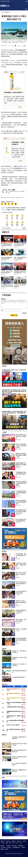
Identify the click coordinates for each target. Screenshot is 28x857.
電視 (21, 842)
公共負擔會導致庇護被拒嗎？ (18, 677)
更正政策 (8, 841)
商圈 (7, 842)
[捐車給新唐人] (14, 364)
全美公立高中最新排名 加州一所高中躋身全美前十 (21, 446)
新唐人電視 (14, 845)
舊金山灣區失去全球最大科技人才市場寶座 (21, 436)
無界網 (6, 849)
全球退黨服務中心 (16, 847)
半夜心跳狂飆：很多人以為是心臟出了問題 (21, 555)
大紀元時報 (3, 847)
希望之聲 (9, 847)
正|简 (24, 45)
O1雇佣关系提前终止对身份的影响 (21, 611)
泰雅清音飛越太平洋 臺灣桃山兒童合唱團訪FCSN (21, 464)
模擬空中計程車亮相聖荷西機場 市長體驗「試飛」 (21, 455)
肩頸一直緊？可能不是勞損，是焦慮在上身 (21, 574)
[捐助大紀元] (14, 819)
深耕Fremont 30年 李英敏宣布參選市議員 (21, 602)
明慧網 (23, 847)
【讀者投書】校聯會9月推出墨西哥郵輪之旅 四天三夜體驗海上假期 (20, 273)
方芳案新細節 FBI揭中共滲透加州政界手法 (21, 474)
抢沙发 (24, 228)
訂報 (17, 842)
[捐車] (14, 548)
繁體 (27, 1)
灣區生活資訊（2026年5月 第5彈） (21, 620)
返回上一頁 (14, 315)
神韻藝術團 (20, 845)
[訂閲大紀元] (14, 787)
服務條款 (13, 841)
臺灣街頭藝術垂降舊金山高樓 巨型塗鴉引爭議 (21, 502)
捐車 (14, 842)
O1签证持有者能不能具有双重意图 (21, 592)
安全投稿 (24, 841)
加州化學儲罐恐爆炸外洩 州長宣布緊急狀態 (21, 640)
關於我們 (3, 841)
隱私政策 (19, 841)
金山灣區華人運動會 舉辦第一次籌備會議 (15, 207)
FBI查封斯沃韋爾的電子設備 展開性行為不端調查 (21, 483)
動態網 (2, 849)
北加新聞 (6, 12)
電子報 (2, 842)
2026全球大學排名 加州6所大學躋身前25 (21, 582)
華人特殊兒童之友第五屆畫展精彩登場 (21, 520)
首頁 (2, 12)
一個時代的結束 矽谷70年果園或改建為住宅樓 (21, 493)
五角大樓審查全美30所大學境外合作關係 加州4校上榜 (21, 511)
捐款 (10, 842)
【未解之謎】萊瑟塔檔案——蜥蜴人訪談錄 (21, 565)
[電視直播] (14, 835)
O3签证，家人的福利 (21, 629)
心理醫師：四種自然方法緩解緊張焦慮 (15, 209)
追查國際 (8, 845)
